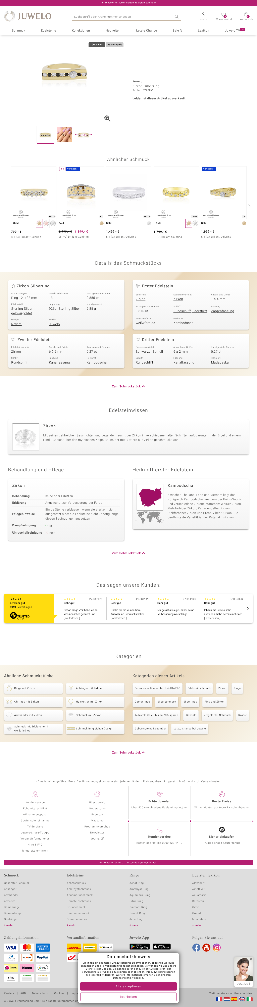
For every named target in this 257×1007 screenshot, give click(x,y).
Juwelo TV (235, 31)
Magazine (97, 821)
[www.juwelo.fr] (219, 999)
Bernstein (198, 901)
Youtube (206, 948)
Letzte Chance (146, 31)
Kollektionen (81, 31)
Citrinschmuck (76, 907)
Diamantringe (13, 913)
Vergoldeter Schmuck (217, 715)
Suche (177, 16)
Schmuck (18, 31)
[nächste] (249, 206)
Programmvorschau (97, 827)
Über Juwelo (97, 803)
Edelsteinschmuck (199, 688)
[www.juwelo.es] (234, 999)
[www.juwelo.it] (250, 999)
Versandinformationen (35, 839)
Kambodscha (183, 323)
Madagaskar (220, 362)
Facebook (196, 948)
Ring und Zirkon (214, 702)
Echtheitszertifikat (35, 809)
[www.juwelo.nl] (227, 999)
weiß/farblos (145, 323)
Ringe (237, 688)
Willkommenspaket (35, 815)
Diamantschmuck (78, 913)
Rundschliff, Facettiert (190, 311)
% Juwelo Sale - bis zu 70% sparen (156, 715)
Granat (196, 913)
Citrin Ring (136, 901)
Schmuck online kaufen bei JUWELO (157, 688)
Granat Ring (137, 913)
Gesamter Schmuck (17, 883)
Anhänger (10, 889)
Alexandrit (199, 883)
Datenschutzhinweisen (126, 978)
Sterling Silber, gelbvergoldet (22, 311)
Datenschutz (40, 993)
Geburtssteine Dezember (150, 729)
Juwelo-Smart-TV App (35, 833)
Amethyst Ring (139, 889)
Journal (96, 839)
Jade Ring (136, 919)
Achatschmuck (76, 883)
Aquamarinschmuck (80, 895)
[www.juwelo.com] (242, 999)
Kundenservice (35, 803)
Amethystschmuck (79, 889)
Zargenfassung (222, 311)
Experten (97, 815)
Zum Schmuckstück (126, 386)
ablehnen (139, 972)
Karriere (9, 993)
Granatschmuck (77, 919)
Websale (191, 715)
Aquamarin (199, 895)
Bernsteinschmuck (79, 901)
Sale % (177, 31)
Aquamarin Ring (140, 895)
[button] (203, 17)
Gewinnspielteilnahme (35, 821)
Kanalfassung (59, 362)
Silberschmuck (166, 702)
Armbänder (11, 895)
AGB (23, 993)
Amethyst (198, 889)
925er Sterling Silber (64, 308)
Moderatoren (97, 809)
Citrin (196, 907)
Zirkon (140, 299)
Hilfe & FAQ (35, 845)
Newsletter (97, 833)
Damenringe (142, 702)
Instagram (217, 948)
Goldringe (10, 919)
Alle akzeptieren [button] (128, 986)
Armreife (9, 901)
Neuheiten (113, 31)
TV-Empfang (35, 827)
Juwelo (54, 324)
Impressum (78, 993)
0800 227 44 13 (172, 843)
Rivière (16, 324)
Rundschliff (20, 362)
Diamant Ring (138, 907)
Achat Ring (137, 883)
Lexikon (203, 31)
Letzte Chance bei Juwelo (189, 729)
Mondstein (199, 919)
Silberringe (190, 702)
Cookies (59, 993)
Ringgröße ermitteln (35, 851)
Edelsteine (48, 31)
